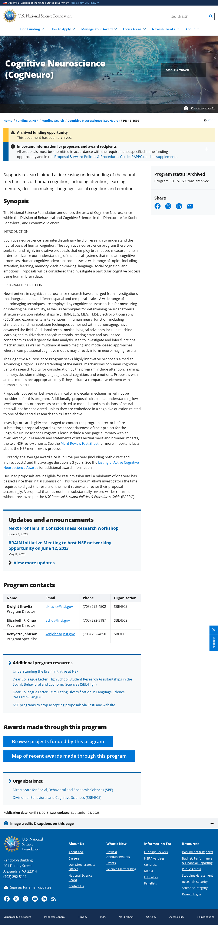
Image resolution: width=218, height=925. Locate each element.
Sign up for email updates (30, 887)
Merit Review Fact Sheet (80, 443)
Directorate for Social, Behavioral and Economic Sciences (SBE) (63, 789)
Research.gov (191, 894)
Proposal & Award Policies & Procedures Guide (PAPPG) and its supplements (115, 156)
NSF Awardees (154, 858)
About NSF (76, 852)
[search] (211, 16)
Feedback (213, 642)
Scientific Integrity (195, 888)
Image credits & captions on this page (42, 823)
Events (111, 863)
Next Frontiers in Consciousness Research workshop (64, 528)
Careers (74, 858)
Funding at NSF (27, 121)
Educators (151, 877)
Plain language (205, 917)
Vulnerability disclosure (17, 917)
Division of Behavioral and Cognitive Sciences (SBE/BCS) (57, 797)
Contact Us (76, 886)
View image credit (203, 108)
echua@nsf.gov (58, 620)
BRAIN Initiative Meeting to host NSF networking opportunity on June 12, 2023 (60, 545)
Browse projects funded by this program (58, 741)
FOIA (103, 917)
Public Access (191, 869)
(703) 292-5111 (15, 876)
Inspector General (54, 917)
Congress (150, 865)
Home (7, 121)
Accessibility (176, 917)
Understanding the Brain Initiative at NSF (45, 671)
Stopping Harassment (197, 875)
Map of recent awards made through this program (69, 756)
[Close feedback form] (213, 629)
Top (209, 796)
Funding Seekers (156, 852)
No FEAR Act (126, 917)
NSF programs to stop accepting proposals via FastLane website (64, 705)
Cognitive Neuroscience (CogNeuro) (93, 121)
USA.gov (151, 917)
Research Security (195, 882)
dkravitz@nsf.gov (59, 606)
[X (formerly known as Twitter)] (16, 898)
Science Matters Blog (121, 869)
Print (211, 120)
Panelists (150, 883)
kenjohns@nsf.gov (60, 634)
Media (148, 871)
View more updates (34, 563)
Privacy (83, 917)
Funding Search (53, 121)
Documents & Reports (197, 852)
